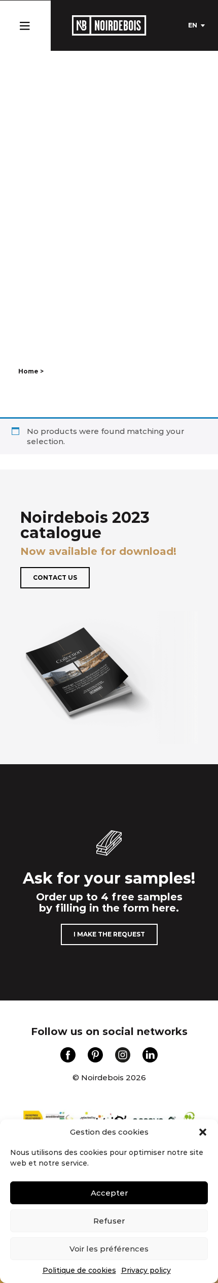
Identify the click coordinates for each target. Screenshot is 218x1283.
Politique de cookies (79, 1270)
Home (28, 371)
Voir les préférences (109, 1249)
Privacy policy (146, 1270)
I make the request (109, 934)
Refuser (109, 1221)
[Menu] (25, 24)
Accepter (109, 1193)
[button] (203, 1132)
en (192, 25)
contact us (55, 577)
